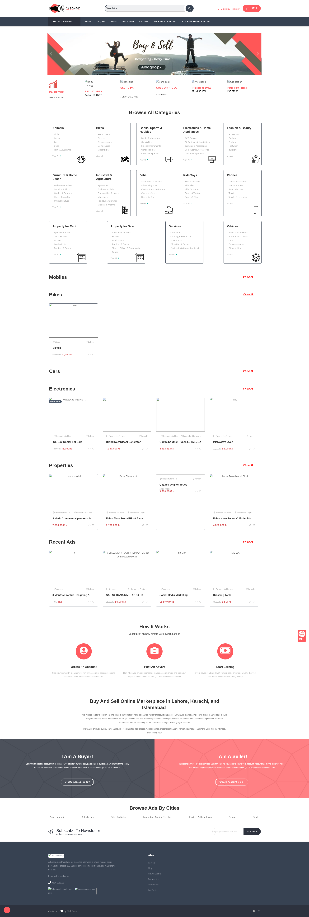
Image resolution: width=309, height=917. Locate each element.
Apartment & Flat (62, 232)
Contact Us (153, 884)
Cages (57, 138)
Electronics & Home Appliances (197, 129)
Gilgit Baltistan (118, 817)
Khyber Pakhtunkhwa (200, 817)
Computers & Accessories (197, 149)
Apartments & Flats (121, 232)
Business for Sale (106, 189)
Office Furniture (61, 200)
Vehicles (233, 226)
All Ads (113, 21)
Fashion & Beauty (239, 128)
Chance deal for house (173, 484)
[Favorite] (93, 354)
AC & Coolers (191, 138)
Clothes (232, 138)
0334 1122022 (58, 883)
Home (88, 21)
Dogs (56, 145)
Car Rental (175, 232)
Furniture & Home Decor (64, 177)
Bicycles (101, 138)
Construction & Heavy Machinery (108, 195)
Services (175, 226)
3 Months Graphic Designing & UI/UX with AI (73, 595)
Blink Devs (72, 911)
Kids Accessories (192, 181)
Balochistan (87, 817)
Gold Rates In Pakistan (164, 21)
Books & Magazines (150, 138)
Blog (150, 868)
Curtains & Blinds (62, 189)
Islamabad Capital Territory (195, 436)
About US (143, 21)
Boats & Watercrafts (238, 232)
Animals (58, 128)
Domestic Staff (148, 196)
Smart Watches (236, 189)
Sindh (256, 817)
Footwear (233, 145)
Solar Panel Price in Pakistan (195, 21)
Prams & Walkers (193, 193)
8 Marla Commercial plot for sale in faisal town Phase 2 (73, 518)
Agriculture (103, 185)
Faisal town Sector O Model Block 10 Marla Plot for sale (234, 518)
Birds (56, 134)
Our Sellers (153, 890)
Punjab (232, 817)
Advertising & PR (149, 185)
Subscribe (252, 831)
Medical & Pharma (106, 204)
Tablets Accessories (238, 196)
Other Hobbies (148, 149)
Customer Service (149, 193)
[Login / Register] (228, 8)
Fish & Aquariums (62, 149)
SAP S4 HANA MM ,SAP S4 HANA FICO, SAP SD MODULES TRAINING (127, 595)
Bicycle (56, 347)
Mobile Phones (236, 185)
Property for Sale (122, 226)
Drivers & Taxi (176, 240)
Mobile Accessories (238, 181)
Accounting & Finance (151, 181)
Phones (232, 175)
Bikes (100, 128)
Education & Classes (179, 244)
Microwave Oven (223, 442)
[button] (51, 54)
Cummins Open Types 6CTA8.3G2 (180, 442)
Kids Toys (190, 175)
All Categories (65, 21)
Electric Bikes (104, 145)
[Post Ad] (302, 636)
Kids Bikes (189, 185)
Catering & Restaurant (181, 236)
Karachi (144, 436)
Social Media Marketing (173, 595)
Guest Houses (60, 236)
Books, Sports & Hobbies (151, 129)
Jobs (143, 175)
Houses (57, 240)
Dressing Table (222, 595)
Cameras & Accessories (196, 145)
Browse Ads (153, 879)
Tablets (232, 193)
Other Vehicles (235, 248)
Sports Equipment (150, 153)
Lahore (91, 342)
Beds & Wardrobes (63, 185)
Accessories (234, 134)
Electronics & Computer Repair (185, 248)
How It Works (128, 21)
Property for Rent (64, 226)
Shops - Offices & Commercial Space (126, 250)
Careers (151, 862)
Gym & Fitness (148, 142)
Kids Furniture (191, 189)
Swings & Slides (192, 196)
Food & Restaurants (107, 200)
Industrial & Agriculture (104, 177)
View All (56, 156)
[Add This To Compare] (90, 354)
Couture (232, 142)
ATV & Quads (104, 134)
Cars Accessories (236, 244)
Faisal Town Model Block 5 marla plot (127, 518)
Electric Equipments (194, 153)
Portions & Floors (62, 248)
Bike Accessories (105, 142)
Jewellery (233, 149)
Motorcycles (103, 149)
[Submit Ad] (252, 8)
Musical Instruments (151, 145)
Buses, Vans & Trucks (238, 236)
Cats (56, 142)
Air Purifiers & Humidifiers (197, 142)
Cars (231, 240)
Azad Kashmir (57, 817)
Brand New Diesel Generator (123, 442)
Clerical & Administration (153, 189)
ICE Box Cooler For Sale (67, 442)
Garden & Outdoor (63, 193)
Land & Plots (60, 244)
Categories (101, 21)
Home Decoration (62, 196)
